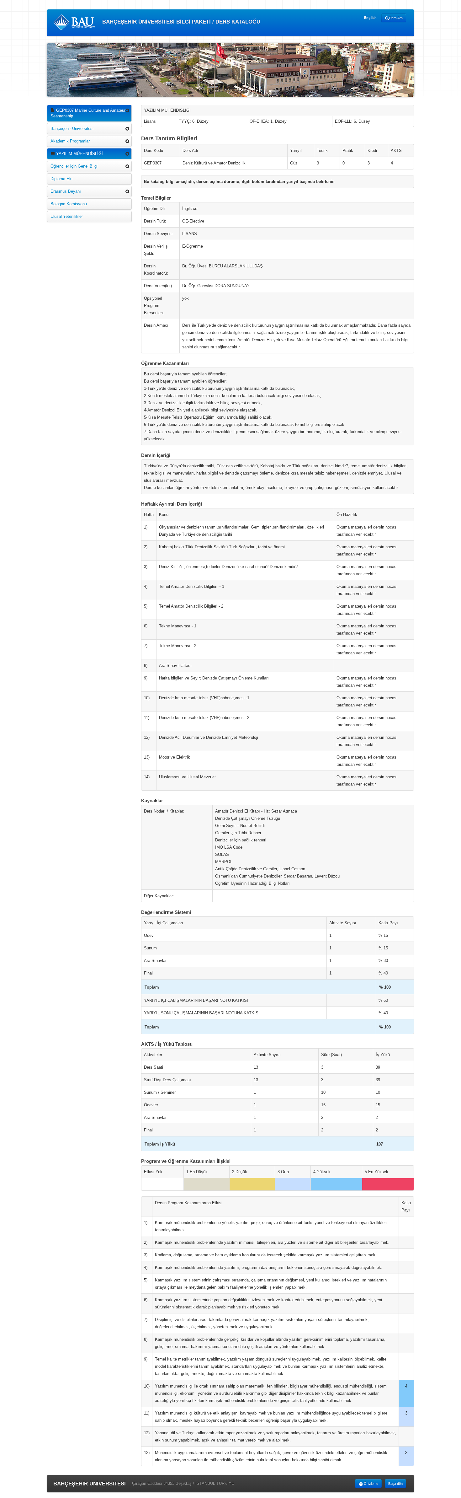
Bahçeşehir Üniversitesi (71, 128)
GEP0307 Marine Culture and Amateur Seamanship (87, 113)
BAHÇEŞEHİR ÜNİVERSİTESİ (89, 1484)
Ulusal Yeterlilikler (66, 216)
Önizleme (370, 1483)
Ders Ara (396, 18)
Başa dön (395, 1483)
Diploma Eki (61, 178)
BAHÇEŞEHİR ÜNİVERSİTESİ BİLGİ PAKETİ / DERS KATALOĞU (180, 22)
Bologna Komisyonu (68, 203)
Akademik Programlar (70, 141)
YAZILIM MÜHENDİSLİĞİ (79, 153)
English (370, 17)
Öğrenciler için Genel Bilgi (74, 166)
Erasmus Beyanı (65, 191)
